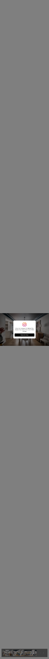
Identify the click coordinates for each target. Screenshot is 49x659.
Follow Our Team (24, 335)
